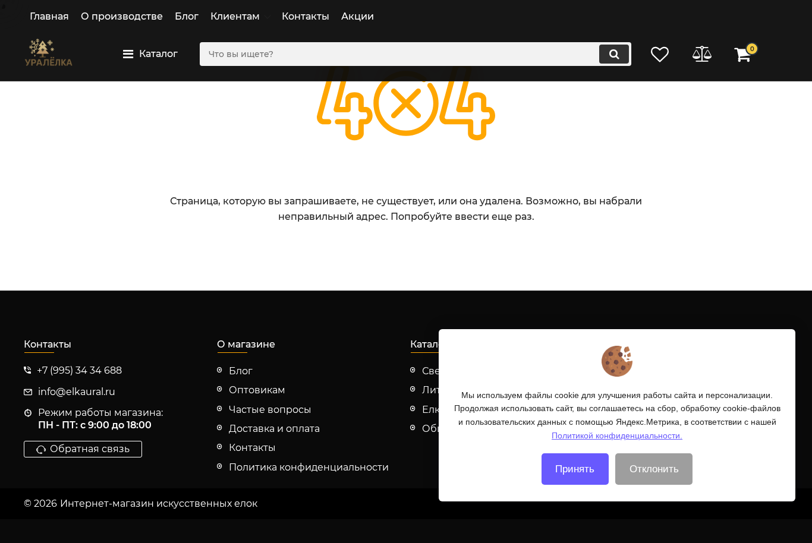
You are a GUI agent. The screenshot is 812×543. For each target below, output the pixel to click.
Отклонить (654, 469)
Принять (574, 469)
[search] (614, 54)
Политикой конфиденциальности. (617, 435)
